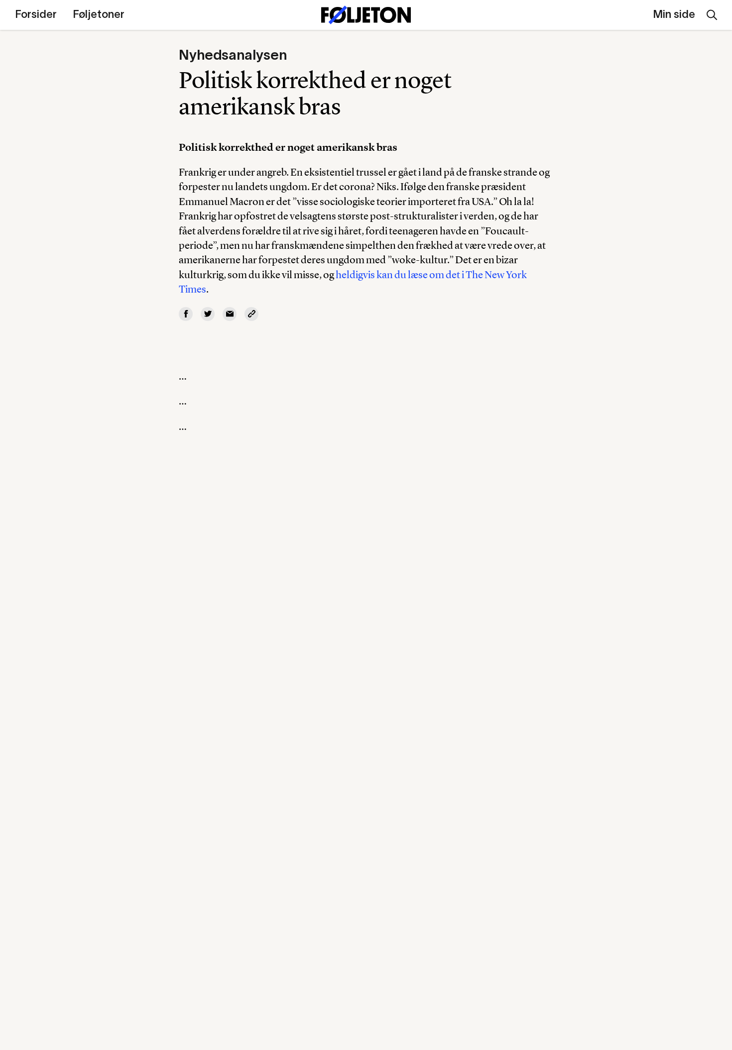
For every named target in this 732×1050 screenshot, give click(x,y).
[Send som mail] (230, 314)
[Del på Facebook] (186, 314)
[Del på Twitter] (208, 314)
